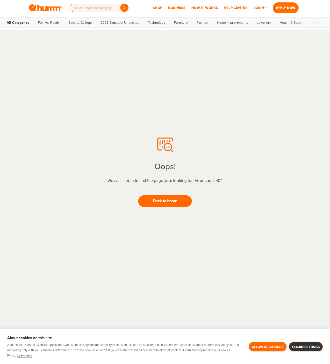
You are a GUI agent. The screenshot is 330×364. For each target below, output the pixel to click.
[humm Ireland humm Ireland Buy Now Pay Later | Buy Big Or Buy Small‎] (45, 7)
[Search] (124, 8)
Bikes (317, 22)
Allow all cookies (267, 346)
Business (177, 7)
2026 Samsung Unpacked (119, 22)
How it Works (204, 7)
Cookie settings (306, 346)
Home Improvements (232, 22)
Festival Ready (49, 22)
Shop (157, 7)
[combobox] (97, 8)
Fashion (202, 22)
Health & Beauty (292, 22)
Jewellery (264, 22)
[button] (266, 8)
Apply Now (285, 7)
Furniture (181, 22)
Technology (156, 22)
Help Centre (236, 7)
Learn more (24, 355)
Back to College (80, 22)
